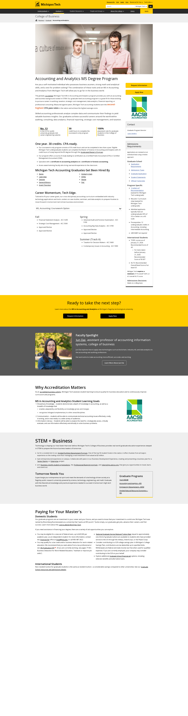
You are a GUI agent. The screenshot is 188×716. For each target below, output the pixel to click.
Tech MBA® (123, 480)
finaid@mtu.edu (62, 540)
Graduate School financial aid (120, 556)
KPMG (83, 177)
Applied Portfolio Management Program (72, 453)
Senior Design (42, 461)
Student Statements (138, 177)
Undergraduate (42, 11)
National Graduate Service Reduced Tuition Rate (113, 534)
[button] (78, 208)
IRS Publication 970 (47, 548)
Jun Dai (80, 340)
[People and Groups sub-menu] (104, 11)
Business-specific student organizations (55, 465)
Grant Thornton (45, 185)
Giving (132, 11)
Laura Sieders (132, 133)
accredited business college (50, 392)
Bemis (41, 174)
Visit (117, 2)
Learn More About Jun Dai (114, 363)
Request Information (139, 85)
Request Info (111, 2)
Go (151, 6)
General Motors (45, 182)
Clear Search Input (133, 6)
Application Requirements (136, 165)
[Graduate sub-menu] (63, 11)
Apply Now (139, 92)
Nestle (83, 179)
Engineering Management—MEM (131, 487)
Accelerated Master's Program (92, 152)
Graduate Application (138, 174)
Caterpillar (43, 177)
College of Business (47, 16)
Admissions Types (137, 170)
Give (127, 2)
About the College (116, 11)
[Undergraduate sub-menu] (48, 11)
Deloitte (42, 179)
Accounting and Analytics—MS (130, 483)
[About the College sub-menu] (123, 11)
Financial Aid (44, 540)
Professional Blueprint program (86, 465)
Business (41, 20)
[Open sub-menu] (142, 2)
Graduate (59, 11)
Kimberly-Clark (86, 174)
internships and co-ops (110, 465)
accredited (49, 96)
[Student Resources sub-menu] (83, 11)
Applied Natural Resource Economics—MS (133, 492)
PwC (83, 182)
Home (36, 20)
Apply (122, 2)
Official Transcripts (138, 181)
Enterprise (54, 461)
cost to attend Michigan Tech (70, 525)
